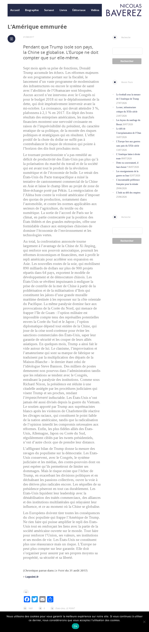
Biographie (32, 10)
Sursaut (49, 10)
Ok (75, 626)
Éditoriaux (79, 10)
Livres (63, 10)
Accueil (15, 10)
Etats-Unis (60, 608)
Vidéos (95, 10)
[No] (144, 622)
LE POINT (70, 608)
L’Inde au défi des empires (128, 192)
